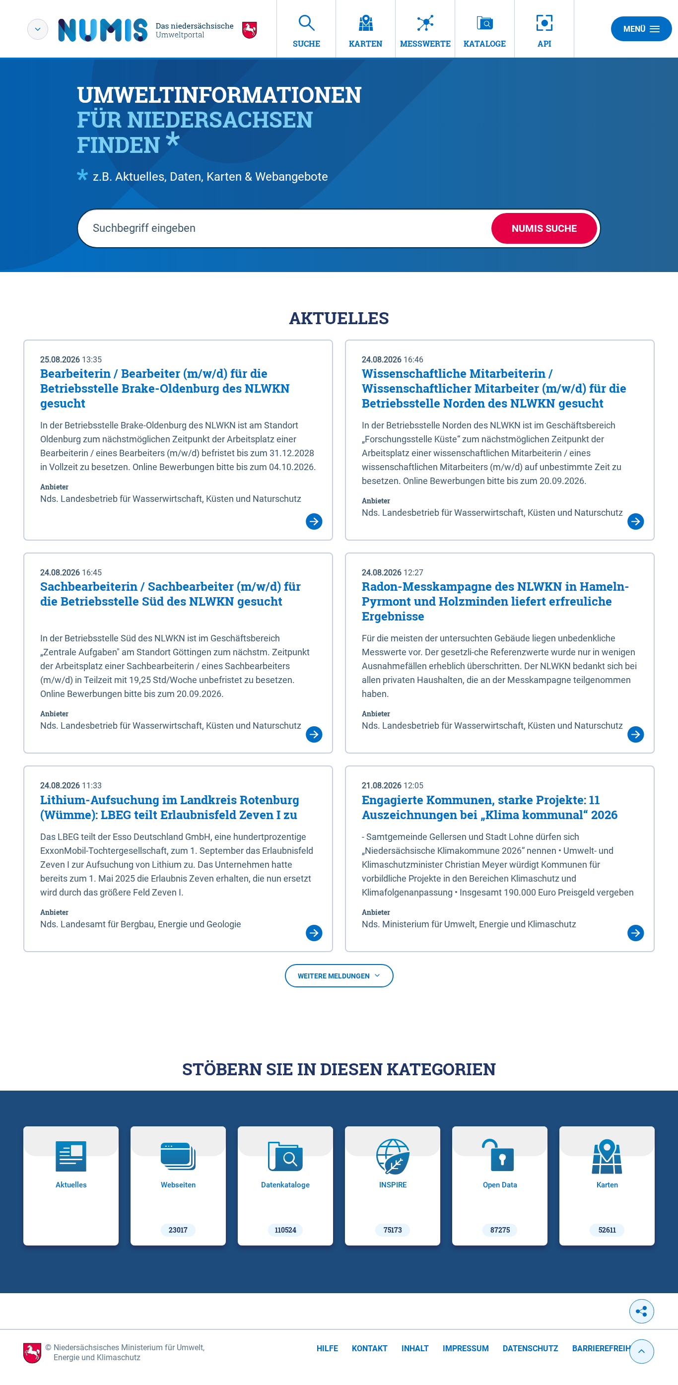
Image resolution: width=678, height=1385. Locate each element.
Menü (634, 29)
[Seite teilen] (641, 1311)
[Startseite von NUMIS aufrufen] (158, 30)
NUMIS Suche (544, 228)
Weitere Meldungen (334, 976)
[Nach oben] (641, 1351)
